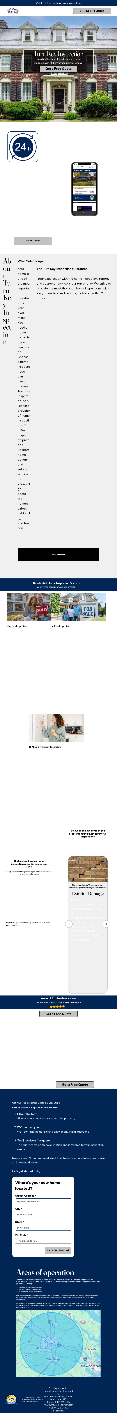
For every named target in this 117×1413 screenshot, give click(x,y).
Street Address (25, 1195)
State (19, 1221)
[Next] (106, 924)
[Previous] (69, 924)
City (18, 1208)
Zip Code (21, 1235)
